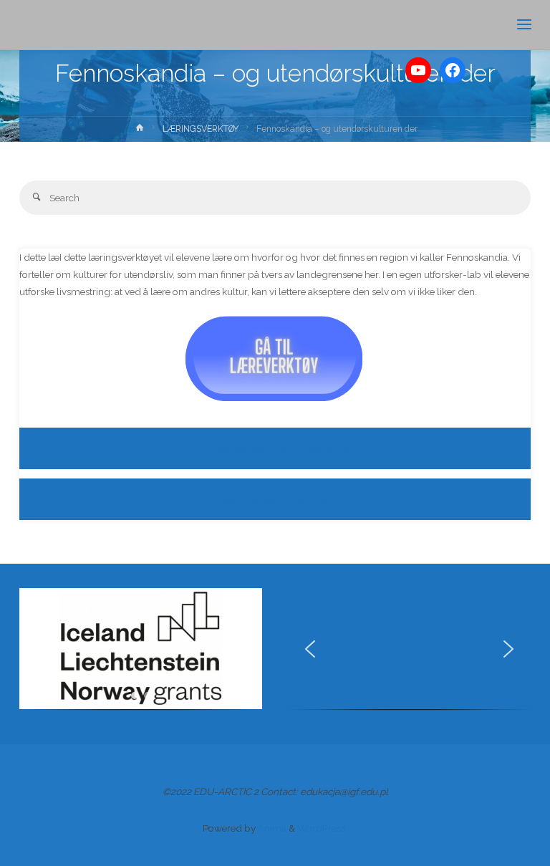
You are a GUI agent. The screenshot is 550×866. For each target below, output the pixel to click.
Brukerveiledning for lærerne (275, 448)
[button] (41, 649)
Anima (271, 828)
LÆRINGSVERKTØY (200, 129)
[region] (140, 654)
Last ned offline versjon (275, 499)
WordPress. (322, 828)
